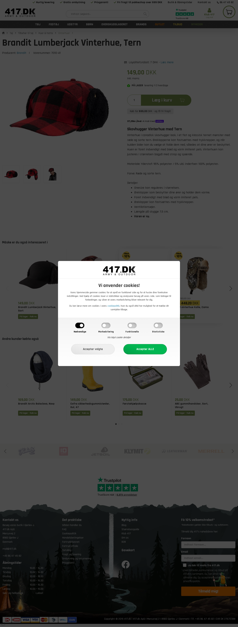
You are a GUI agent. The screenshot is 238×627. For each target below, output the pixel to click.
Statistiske (158, 331)
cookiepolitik (114, 305)
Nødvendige (80, 331)
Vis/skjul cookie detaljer (119, 337)
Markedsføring (106, 331)
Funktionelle (132, 331)
